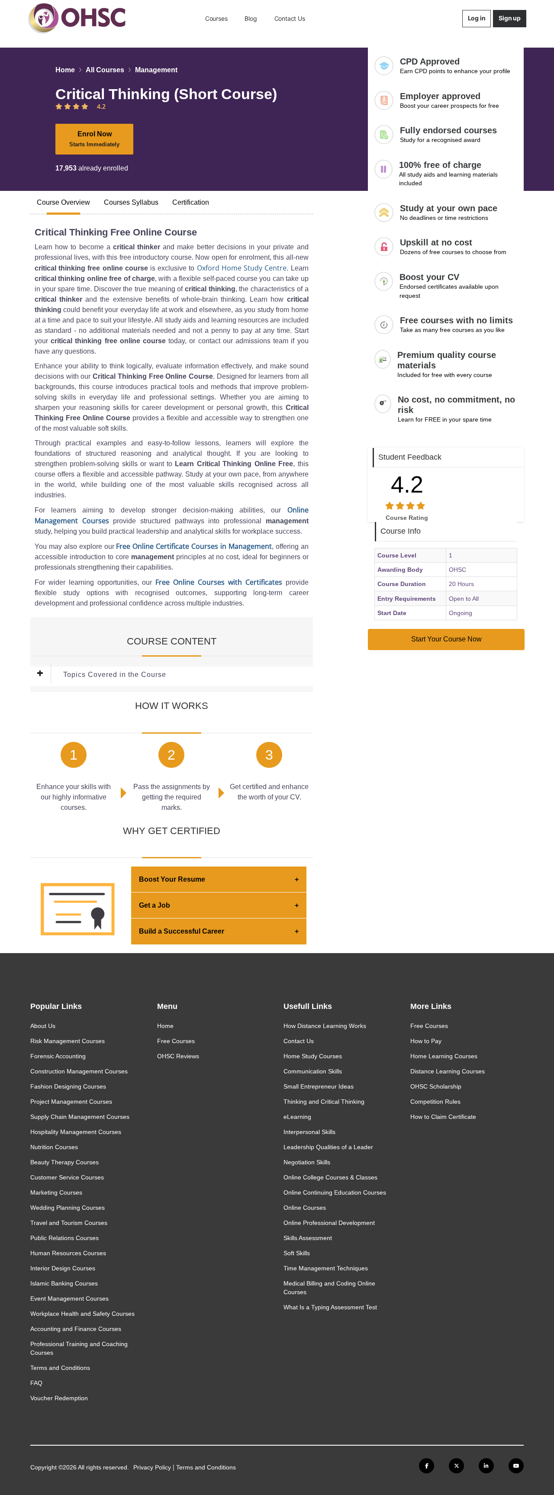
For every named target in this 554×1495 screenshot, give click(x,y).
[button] (46, 675)
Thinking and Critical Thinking (323, 1101)
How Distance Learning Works (324, 1025)
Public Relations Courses (64, 1237)
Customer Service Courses (67, 1177)
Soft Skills (296, 1253)
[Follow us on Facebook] (426, 1465)
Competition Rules (435, 1101)
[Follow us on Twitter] (456, 1465)
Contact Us (289, 18)
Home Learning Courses (443, 1056)
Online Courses (304, 1207)
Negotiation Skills (306, 1162)
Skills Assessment (307, 1237)
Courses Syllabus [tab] (131, 202)
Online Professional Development (329, 1222)
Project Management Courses (71, 1101)
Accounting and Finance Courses (75, 1328)
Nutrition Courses (54, 1147)
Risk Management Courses (67, 1040)
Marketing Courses (56, 1192)
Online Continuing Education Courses (334, 1192)
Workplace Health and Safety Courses (82, 1313)
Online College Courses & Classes (330, 1177)
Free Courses (176, 1040)
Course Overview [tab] (63, 202)
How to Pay (425, 1040)
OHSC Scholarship (435, 1086)
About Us (42, 1025)
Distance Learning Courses (447, 1071)
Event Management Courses (69, 1298)
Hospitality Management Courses (75, 1131)
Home (65, 70)
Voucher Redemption (59, 1398)
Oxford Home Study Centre (242, 268)
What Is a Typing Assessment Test (330, 1307)
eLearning (297, 1116)
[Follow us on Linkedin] (486, 1465)
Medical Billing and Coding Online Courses (329, 1287)
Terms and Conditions (60, 1367)
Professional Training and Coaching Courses (79, 1348)
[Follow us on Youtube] (516, 1465)
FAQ (36, 1382)
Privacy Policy (152, 1467)
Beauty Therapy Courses (64, 1162)
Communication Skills (312, 1071)
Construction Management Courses (79, 1071)
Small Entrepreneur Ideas (318, 1086)
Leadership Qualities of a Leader (328, 1147)
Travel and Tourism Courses (68, 1222)
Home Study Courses (312, 1056)
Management (156, 70)
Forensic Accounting (58, 1056)
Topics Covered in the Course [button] (114, 674)
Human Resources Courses (68, 1253)
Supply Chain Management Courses (79, 1116)
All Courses (105, 70)
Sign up (510, 18)
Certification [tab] (190, 202)
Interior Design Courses (62, 1268)
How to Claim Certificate (443, 1116)
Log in (477, 18)
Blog (251, 18)
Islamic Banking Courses (64, 1283)
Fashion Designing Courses (68, 1086)
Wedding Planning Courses (67, 1207)
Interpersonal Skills (309, 1131)
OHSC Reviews (178, 1056)
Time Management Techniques (325, 1268)
